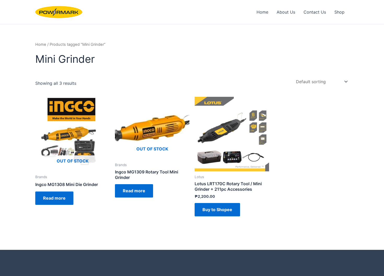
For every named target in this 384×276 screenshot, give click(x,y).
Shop (339, 12)
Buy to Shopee (217, 209)
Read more (54, 198)
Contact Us (315, 12)
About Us (286, 12)
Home (262, 12)
